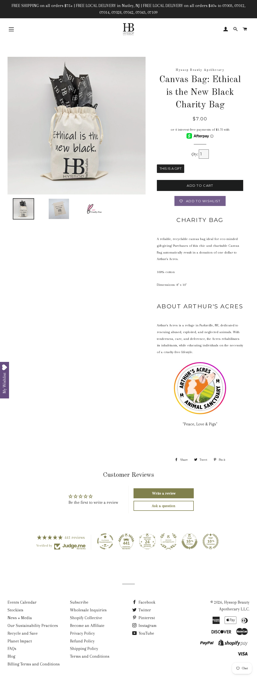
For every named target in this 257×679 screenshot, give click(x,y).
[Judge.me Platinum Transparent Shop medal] (105, 541)
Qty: (195, 154)
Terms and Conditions (89, 656)
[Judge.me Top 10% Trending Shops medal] (211, 541)
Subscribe (79, 602)
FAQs (12, 648)
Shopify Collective (86, 617)
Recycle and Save (23, 633)
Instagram (147, 625)
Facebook (146, 602)
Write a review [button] (163, 493)
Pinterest (146, 617)
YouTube (146, 633)
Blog (11, 656)
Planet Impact (20, 641)
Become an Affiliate (87, 625)
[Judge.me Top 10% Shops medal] (189, 541)
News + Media (20, 617)
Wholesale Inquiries (88, 610)
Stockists (15, 610)
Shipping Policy (84, 648)
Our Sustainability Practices (33, 625)
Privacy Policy (82, 633)
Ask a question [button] (163, 506)
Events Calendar (22, 602)
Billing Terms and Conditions (34, 664)
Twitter (144, 610)
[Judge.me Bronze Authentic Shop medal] (168, 541)
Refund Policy (82, 641)
